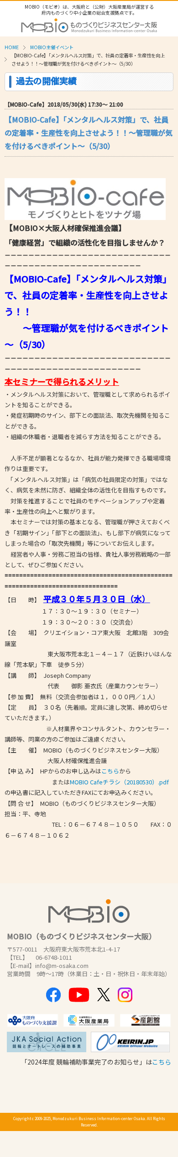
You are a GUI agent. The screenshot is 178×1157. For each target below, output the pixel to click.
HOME (12, 47)
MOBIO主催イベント (51, 47)
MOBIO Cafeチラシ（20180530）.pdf (119, 782)
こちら (110, 771)
